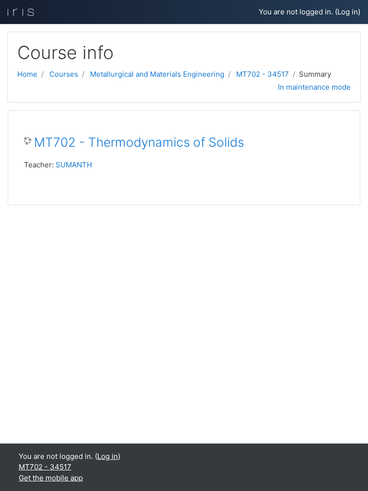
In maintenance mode (314, 87)
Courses (63, 74)
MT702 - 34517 (262, 74)
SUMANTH (74, 164)
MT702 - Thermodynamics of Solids (139, 142)
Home (27, 74)
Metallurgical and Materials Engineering (157, 74)
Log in (347, 11)
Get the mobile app (51, 477)
